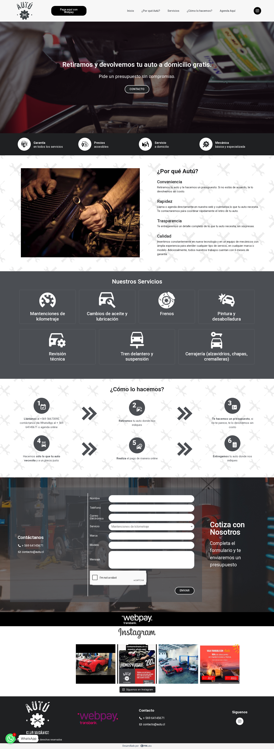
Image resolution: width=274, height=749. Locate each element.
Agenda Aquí (227, 10)
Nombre (95, 498)
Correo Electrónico (97, 517)
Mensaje (95, 559)
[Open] (54, 664)
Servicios (173, 10)
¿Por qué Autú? (150, 10)
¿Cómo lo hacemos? (199, 10)
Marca (93, 535)
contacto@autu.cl (33, 552)
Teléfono (95, 508)
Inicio (130, 10)
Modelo (94, 545)
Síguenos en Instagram (139, 689)
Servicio (95, 526)
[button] (69, 11)
